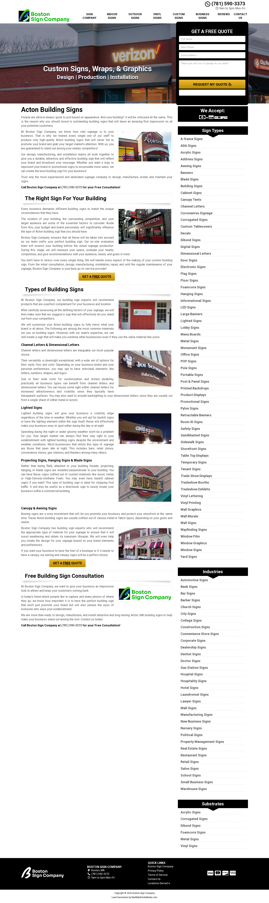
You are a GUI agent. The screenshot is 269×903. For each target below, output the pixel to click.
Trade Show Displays (196, 476)
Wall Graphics (191, 509)
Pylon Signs (189, 408)
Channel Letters (193, 206)
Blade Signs (190, 179)
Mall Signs (189, 708)
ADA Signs (188, 146)
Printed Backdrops (195, 388)
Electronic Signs (193, 267)
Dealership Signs (193, 647)
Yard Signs (189, 557)
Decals (186, 233)
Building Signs (191, 186)
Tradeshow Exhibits (195, 489)
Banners (187, 173)
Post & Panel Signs (195, 381)
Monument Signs (193, 348)
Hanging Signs (192, 294)
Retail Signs (190, 762)
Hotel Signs (189, 688)
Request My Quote (210, 84)
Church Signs (191, 607)
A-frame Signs (192, 139)
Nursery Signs (191, 728)
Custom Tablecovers (196, 226)
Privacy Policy (156, 870)
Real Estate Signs (194, 748)
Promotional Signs (195, 402)
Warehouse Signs (194, 789)
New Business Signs (196, 721)
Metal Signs (190, 341)
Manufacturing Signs (196, 715)
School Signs (191, 775)
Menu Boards (191, 334)
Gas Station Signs (194, 668)
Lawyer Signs (191, 701)
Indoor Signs (112, 16)
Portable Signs (192, 375)
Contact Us (240, 16)
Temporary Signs (194, 462)
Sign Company (89, 16)
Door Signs (189, 260)
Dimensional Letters (196, 253)
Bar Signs (188, 593)
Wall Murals (189, 516)
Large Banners (191, 314)
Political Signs (192, 735)
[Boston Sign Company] (47, 872)
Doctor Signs (190, 661)
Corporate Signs (193, 640)
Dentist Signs (191, 654)
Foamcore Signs (193, 287)
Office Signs (190, 354)
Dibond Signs (191, 240)
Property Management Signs (202, 742)
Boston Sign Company (160, 866)
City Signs (188, 614)
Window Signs (191, 550)
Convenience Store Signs (200, 634)
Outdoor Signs (135, 16)
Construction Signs (195, 627)
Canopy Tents (191, 199)
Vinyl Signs (157, 16)
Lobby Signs (190, 327)
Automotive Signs (194, 580)
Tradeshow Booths (195, 482)
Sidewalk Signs (192, 442)
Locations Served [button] (158, 883)
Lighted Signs (191, 321)
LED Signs (188, 307)
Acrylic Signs (191, 152)
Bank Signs (189, 587)
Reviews (224, 14)
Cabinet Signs (191, 193)
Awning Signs (191, 166)
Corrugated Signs (194, 220)
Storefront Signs (193, 449)
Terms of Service (158, 874)
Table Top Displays (195, 455)
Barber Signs (190, 600)
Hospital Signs (192, 674)
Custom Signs (179, 16)
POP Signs (188, 361)
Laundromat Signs (195, 694)
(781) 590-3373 (227, 3)
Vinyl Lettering (192, 496)
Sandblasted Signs (195, 435)
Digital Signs (190, 247)
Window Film (190, 536)
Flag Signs (189, 274)
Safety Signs (190, 429)
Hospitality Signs (194, 681)
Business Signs (202, 16)
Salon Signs (190, 768)
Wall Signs (188, 523)
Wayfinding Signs (194, 529)
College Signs (191, 620)
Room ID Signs (192, 422)
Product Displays (193, 395)
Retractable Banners (196, 415)
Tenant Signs (191, 469)
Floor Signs (189, 280)
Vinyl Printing (191, 503)
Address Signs (192, 159)
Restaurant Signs (194, 755)
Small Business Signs (197, 782)
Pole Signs (189, 368)
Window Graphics (194, 543)
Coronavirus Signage (196, 213)
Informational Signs (196, 301)
